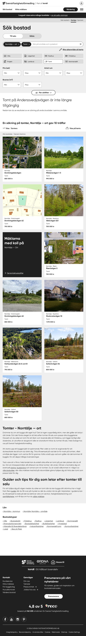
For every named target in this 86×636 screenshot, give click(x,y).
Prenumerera (53, 596)
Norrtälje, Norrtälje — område (35, 511)
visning (13, 468)
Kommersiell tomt (54, 526)
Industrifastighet (37, 526)
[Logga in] (81, 3)
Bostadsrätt (15, 521)
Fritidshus (28, 521)
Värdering (71, 9)
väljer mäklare (38, 496)
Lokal (6, 529)
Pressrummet (29, 587)
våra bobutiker (8, 470)
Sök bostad (7, 9)
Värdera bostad (9, 592)
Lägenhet (49, 521)
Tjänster (27, 584)
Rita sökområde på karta (73, 50)
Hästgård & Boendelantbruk (15, 526)
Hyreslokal (62, 524)
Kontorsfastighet (71, 526)
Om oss (27, 581)
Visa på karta (75, 128)
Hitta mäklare (8, 584)
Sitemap (64, 632)
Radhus (38, 521)
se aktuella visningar (59, 15)
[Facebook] (5, 619)
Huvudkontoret (9, 590)
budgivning (21, 468)
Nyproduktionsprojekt (12, 524)
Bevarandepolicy (25, 632)
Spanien (80, 20)
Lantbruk (60, 521)
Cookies (48, 632)
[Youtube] (11, 619)
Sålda (32, 36)
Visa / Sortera (11, 128)
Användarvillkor (38, 632)
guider (13, 491)
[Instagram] (17, 619)
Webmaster (56, 632)
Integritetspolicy (12, 632)
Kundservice (7, 581)
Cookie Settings (74, 632)
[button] (81, 9)
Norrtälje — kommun (12, 511)
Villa (5, 521)
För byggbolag (9, 587)
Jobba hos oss (29, 590)
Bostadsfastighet (32, 524)
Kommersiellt (73, 521)
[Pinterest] (24, 619)
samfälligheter (8, 496)
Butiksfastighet (49, 524)
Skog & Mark (17, 529)
